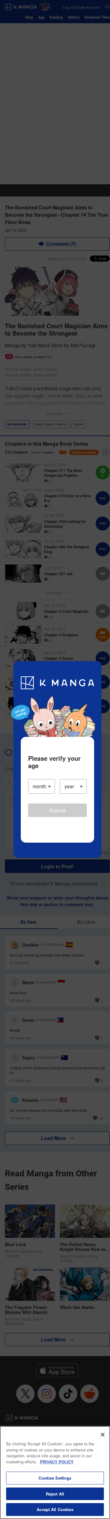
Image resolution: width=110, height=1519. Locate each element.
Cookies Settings (54, 1478)
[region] (55, 1472)
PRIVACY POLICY (57, 1462)
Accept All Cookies (55, 1509)
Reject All (55, 1494)
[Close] (102, 1434)
